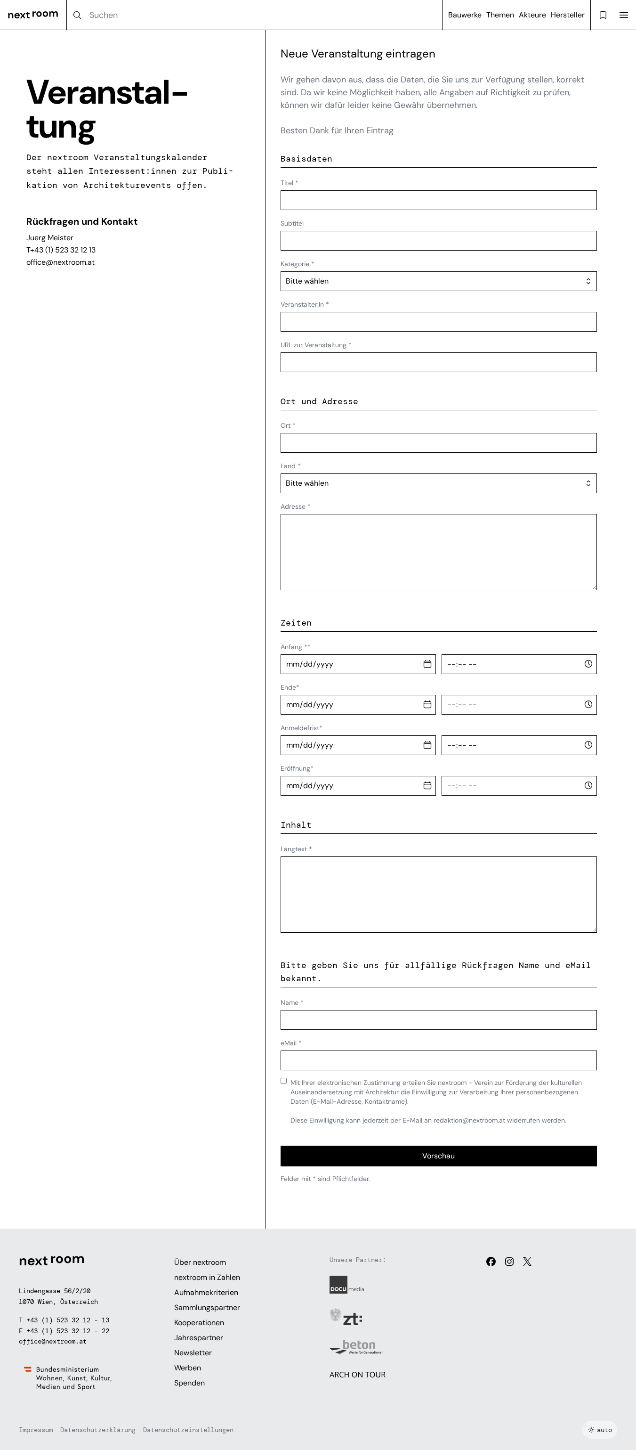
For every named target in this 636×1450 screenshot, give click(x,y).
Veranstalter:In (305, 304)
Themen (500, 15)
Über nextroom (200, 1262)
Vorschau (438, 1156)
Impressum (36, 1430)
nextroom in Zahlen (207, 1277)
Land (291, 466)
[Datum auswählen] (427, 664)
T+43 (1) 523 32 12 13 (61, 250)
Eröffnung (297, 768)
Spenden (189, 1383)
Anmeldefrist (301, 728)
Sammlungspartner (207, 1307)
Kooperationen (199, 1323)
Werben (187, 1368)
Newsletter (193, 1353)
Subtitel (292, 223)
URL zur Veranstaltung (316, 345)
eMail (291, 1043)
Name (292, 1002)
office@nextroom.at (60, 262)
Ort (288, 425)
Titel (289, 183)
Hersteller (568, 15)
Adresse (296, 506)
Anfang (296, 647)
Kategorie (297, 264)
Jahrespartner (198, 1338)
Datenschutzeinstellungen (188, 1430)
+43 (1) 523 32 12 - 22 (67, 1331)
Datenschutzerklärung (98, 1430)
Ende (290, 687)
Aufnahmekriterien (206, 1292)
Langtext (296, 849)
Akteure (532, 15)
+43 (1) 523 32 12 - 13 (67, 1320)
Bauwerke (465, 15)
